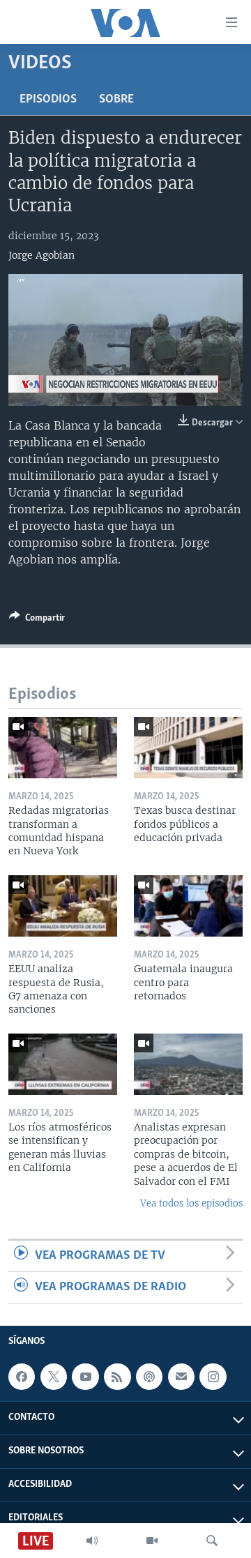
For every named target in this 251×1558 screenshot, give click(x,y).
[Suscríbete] (181, 1376)
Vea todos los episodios (191, 1203)
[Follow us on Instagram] (212, 1376)
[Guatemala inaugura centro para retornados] (188, 906)
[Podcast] (149, 1376)
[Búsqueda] (212, 1540)
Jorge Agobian (41, 255)
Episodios (48, 99)
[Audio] (92, 1540)
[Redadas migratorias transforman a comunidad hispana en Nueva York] (62, 747)
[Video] (152, 1540)
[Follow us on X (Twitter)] (53, 1376)
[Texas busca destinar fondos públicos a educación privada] (188, 747)
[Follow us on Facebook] (21, 1376)
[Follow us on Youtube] (85, 1376)
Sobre (116, 99)
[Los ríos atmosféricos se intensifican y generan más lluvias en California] (62, 1064)
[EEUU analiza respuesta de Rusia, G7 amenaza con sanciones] (62, 906)
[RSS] (117, 1376)
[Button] (37, 620)
